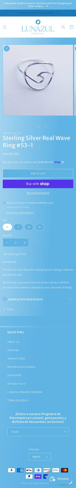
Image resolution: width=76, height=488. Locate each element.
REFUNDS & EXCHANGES (21, 367)
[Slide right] (46, 126)
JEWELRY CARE (16, 358)
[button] (5, 27)
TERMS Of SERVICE (18, 400)
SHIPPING (13, 350)
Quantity (7, 235)
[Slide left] (30, 126)
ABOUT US (13, 342)
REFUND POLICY (16, 383)
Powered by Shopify (48, 483)
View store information (20, 212)
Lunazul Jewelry (33, 483)
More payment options (38, 192)
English (36, 456)
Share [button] (10, 309)
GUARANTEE (14, 375)
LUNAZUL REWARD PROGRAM (24, 392)
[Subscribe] (64, 431)
